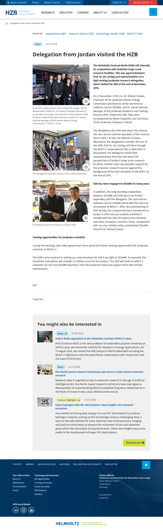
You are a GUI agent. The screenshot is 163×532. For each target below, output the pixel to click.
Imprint (30, 464)
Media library (18, 483)
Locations (103, 498)
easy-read (64, 464)
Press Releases (19, 486)
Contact (17, 464)
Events (15, 490)
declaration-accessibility (87, 464)
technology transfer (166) (110, 33)
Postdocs (39, 494)
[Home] (20, 12)
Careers (83, 12)
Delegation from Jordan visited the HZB (27, 23)
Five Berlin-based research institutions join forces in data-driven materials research (99, 373)
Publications (73, 2)
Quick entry (141, 2)
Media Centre (52, 2)
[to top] (146, 465)
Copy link (38, 299)
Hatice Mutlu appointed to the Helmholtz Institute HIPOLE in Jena (93, 338)
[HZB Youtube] (31, 510)
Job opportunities (42, 479)
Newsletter (111, 464)
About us (100, 12)
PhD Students (40, 490)
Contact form (105, 495)
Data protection (47, 464)
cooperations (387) (55, 33)
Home (7, 23)
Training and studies (43, 483)
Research (48, 12)
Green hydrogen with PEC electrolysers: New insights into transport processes (94, 406)
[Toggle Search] (153, 12)
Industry (66, 12)
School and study (42, 486)
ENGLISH (118, 2)
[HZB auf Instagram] (24, 510)
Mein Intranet (19, 2)
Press (35, 2)
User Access (120, 12)
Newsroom (133, 442)
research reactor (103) (81, 33)
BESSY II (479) (134, 33)
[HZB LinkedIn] (16, 510)
